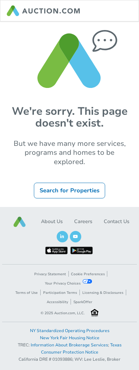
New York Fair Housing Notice (69, 338)
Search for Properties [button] (69, 190)
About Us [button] (52, 221)
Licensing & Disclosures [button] (102, 292)
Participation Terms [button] (60, 292)
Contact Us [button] (116, 221)
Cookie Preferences (88, 274)
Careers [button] (83, 221)
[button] (19, 221)
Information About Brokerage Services (69, 345)
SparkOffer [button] (82, 302)
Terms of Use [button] (26, 292)
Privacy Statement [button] (50, 274)
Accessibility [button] (57, 302)
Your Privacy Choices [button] (63, 283)
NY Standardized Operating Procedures (69, 331)
